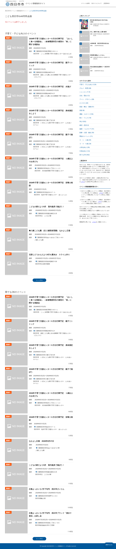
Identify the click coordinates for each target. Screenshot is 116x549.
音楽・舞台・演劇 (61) (86, 107)
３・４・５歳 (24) (85, 144)
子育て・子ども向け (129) (87, 84)
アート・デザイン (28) (86, 99)
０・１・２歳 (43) (85, 140)
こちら (83, 182)
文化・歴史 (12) (84, 96)
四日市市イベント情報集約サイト (16, 11)
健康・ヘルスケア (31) (86, 129)
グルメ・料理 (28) (85, 88)
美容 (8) (81, 110)
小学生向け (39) (84, 147)
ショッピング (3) (84, 92)
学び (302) (82, 121)
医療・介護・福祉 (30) (86, 133)
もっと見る (39, 280)
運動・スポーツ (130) (86, 114)
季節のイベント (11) (86, 136)
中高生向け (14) (84, 151)
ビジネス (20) (83, 103)
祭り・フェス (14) (85, 118)
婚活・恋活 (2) (84, 125)
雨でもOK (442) (84, 155)
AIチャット (109, 544)
